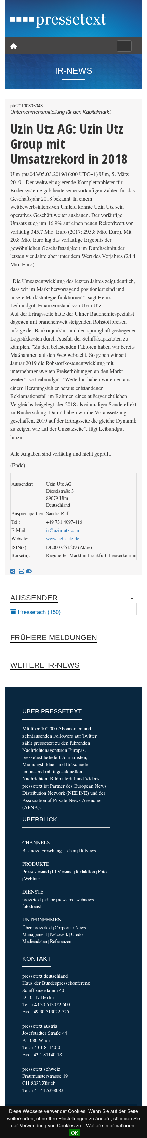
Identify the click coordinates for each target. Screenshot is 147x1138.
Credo (77, 934)
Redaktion (85, 871)
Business (30, 850)
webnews (85, 899)
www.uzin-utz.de (62, 538)
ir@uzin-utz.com (62, 530)
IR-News (87, 850)
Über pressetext (37, 927)
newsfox (66, 899)
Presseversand (35, 871)
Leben (70, 850)
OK (74, 1132)
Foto (102, 871)
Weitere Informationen (110, 1125)
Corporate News (70, 927)
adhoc (49, 899)
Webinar (32, 878)
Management (34, 934)
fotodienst (31, 906)
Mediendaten (34, 941)
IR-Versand (62, 871)
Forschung (51, 850)
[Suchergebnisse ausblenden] (29, 571)
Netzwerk (59, 934)
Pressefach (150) (38, 611)
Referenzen (60, 941)
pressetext (31, 899)
